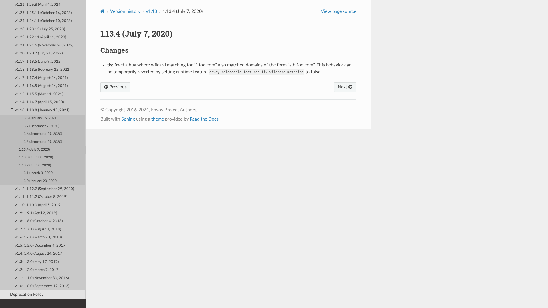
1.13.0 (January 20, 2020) (38, 181)
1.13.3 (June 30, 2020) (36, 157)
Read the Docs (204, 119)
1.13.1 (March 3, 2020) (36, 173)
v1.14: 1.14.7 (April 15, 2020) (39, 102)
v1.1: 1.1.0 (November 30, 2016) (42, 278)
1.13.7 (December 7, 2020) (39, 126)
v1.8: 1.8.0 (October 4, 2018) (39, 221)
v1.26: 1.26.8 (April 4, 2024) (38, 5)
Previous (117, 87)
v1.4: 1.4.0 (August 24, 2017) (39, 254)
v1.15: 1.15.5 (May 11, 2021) (39, 94)
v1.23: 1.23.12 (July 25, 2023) (40, 29)
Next (343, 87)
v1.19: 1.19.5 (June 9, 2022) (38, 62)
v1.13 (151, 11)
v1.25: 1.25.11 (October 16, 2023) (43, 13)
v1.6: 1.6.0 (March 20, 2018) (38, 237)
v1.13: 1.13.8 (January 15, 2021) (42, 110)
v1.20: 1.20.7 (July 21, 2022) (39, 53)
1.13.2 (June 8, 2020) (35, 165)
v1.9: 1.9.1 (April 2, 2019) (36, 213)
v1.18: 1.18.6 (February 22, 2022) (42, 70)
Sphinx (128, 119)
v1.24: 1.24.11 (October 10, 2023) (43, 21)
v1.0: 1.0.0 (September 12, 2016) (42, 286)
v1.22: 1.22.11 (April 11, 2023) (40, 37)
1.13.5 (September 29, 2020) (40, 141)
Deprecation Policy (26, 294)
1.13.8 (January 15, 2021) (38, 118)
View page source (338, 11)
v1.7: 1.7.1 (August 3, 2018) (38, 229)
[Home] (102, 11)
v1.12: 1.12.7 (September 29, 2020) (44, 189)
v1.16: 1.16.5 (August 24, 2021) (41, 86)
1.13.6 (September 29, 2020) (40, 133)
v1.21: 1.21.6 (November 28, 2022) (44, 45)
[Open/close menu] (12, 110)
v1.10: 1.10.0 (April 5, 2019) (38, 205)
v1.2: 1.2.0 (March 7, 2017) (37, 270)
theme (157, 119)
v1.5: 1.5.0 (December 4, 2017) (40, 246)
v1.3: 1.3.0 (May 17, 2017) (37, 262)
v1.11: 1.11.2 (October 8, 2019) (41, 197)
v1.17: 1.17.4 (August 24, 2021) (41, 78)
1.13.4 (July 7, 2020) (34, 149)
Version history (125, 11)
